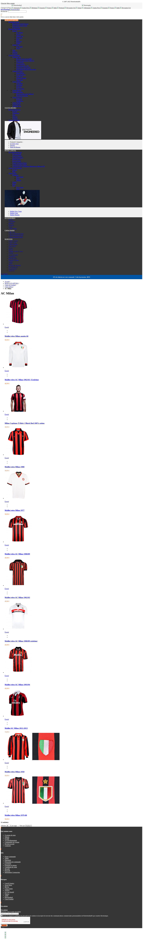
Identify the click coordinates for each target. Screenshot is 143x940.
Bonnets (11, 223)
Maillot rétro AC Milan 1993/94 (17, 685)
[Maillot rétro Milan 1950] (32, 759)
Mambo (18, 180)
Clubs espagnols (17, 71)
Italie (55, 8)
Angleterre (19, 32)
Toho (18, 178)
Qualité (7, 839)
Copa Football (13, 244)
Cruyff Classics (17, 156)
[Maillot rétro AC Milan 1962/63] (18, 585)
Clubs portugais (17, 97)
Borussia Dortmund (15, 265)
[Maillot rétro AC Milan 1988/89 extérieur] (18, 629)
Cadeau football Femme (16, 235)
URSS (18, 43)
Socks (10, 227)
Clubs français (16, 90)
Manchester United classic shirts (26, 69)
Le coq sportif (16, 161)
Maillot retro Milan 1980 (14, 467)
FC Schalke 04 (13, 267)
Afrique (14, 52)
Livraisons (8, 863)
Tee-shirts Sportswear (15, 152)
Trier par (22, 825)
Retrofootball (16, 159)
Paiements (8, 860)
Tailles (7, 858)
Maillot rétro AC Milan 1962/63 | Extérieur (22, 380)
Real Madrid (20, 73)
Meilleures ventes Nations (20, 24)
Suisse (79, 8)
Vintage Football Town (19, 163)
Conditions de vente (11, 867)
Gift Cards (12, 232)
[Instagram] (2, 927)
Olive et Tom (13, 173)
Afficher (3, 825)
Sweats (14, 170)
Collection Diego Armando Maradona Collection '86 (28, 166)
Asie (13, 50)
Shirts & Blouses (15, 147)
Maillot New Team (16, 211)
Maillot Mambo (15, 215)
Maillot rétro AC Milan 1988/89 (17, 554)
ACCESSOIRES (10, 218)
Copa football (16, 154)
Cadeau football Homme (16, 234)
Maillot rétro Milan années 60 (16, 336)
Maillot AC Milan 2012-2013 (16, 728)
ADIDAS (12, 271)
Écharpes (11, 225)
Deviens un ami (9, 844)
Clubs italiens (16, 81)
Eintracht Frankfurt (22, 95)
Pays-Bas (19, 38)
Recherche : (4, 11)
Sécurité (7, 869)
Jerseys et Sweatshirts (15, 168)
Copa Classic (13, 242)
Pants (14, 184)
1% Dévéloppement (11, 840)
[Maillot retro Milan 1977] (18, 498)
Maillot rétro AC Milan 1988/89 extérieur (21, 641)
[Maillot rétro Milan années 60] (18, 324)
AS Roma (19, 85)
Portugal (62, 8)
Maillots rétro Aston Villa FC (25, 60)
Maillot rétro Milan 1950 (14, 772)
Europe (14, 31)
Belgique (34, 8)
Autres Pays (26, 8)
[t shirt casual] (22, 206)
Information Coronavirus (12, 872)
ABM (10, 263)
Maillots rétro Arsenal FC (24, 59)
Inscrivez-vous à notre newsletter (11, 912)
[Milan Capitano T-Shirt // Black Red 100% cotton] (18, 411)
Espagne (42, 8)
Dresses (12, 145)
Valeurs (7, 837)
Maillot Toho (14, 213)
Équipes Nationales (14, 29)
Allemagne (87, 8)
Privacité (7, 870)
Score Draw (12, 246)
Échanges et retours (11, 865)
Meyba (11, 249)
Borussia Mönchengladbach (24, 94)
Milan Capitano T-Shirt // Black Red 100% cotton (24, 423)
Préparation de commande (13, 862)
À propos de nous (10, 835)
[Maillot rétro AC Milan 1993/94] (18, 672)
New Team (19, 177)
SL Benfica (19, 101)
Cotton (11, 262)
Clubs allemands (17, 92)
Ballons (11, 220)
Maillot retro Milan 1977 (14, 510)
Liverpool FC (20, 64)
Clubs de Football (14, 55)
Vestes (14, 182)
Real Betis (19, 80)
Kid (13, 185)
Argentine (19, 46)
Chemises (15, 175)
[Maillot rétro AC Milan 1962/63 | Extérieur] (18, 367)
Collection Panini (17, 157)
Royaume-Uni (71, 8)
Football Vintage (14, 260)
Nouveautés (16, 27)
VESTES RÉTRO (10, 108)
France (49, 8)
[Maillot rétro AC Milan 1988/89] (18, 542)
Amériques (15, 45)
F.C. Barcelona (21, 74)
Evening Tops (14, 144)
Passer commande (10, 856)
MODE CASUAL (10, 150)
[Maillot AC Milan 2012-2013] (18, 716)
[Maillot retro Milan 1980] (18, 454)
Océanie (15, 53)
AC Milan (19, 83)
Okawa (11, 248)
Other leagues (16, 106)
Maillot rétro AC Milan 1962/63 (17, 597)
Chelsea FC (20, 62)
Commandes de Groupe (12, 842)
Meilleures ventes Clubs (19, 25)
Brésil (18, 48)
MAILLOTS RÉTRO (11, 20)
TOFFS (11, 253)
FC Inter (18, 87)
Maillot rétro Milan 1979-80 (16, 815)
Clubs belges (16, 104)
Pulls (13, 171)
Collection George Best (19, 164)
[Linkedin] (3, 927)
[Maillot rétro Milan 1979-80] (32, 803)
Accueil (7, 281)
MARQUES (8, 239)
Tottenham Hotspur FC (23, 67)
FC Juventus (20, 88)
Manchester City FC (22, 66)
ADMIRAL (12, 256)
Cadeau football (9, 230)
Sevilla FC (19, 76)
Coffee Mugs (13, 228)
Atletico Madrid (21, 78)
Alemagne (16, 8)
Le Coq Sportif (13, 255)
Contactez (8, 846)
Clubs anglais (16, 57)
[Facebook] (1, 927)
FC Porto (19, 99)
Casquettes (12, 221)
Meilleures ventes (14, 22)
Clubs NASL (16, 102)
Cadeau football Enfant (16, 237)
